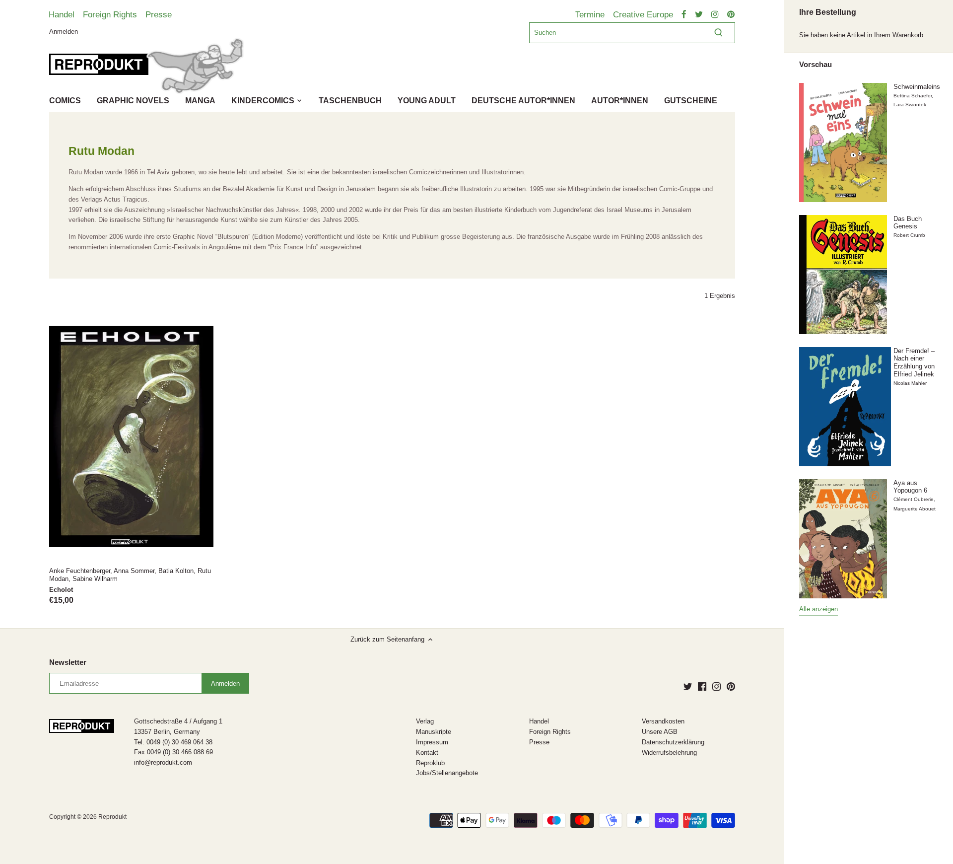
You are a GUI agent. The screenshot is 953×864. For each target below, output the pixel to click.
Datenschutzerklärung (673, 742)
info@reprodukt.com (163, 762)
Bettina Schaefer (912, 95)
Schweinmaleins (916, 86)
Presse (158, 14)
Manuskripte (433, 731)
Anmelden (63, 31)
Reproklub (430, 763)
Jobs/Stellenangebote (447, 773)
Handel (61, 14)
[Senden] (718, 33)
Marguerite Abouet (914, 508)
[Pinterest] (731, 686)
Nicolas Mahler (910, 383)
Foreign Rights (110, 14)
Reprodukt (112, 816)
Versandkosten (663, 721)
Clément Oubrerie (913, 499)
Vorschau (815, 65)
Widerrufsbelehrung (669, 752)
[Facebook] (702, 686)
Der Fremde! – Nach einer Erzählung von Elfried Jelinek (914, 362)
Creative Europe (643, 14)
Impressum (432, 742)
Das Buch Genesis (907, 222)
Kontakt (427, 752)
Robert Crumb (909, 235)
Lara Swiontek (909, 104)
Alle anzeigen (818, 609)
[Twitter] (687, 686)
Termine (590, 14)
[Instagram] (716, 686)
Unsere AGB (660, 731)
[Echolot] (131, 436)
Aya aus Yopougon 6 (910, 487)
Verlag (425, 721)
